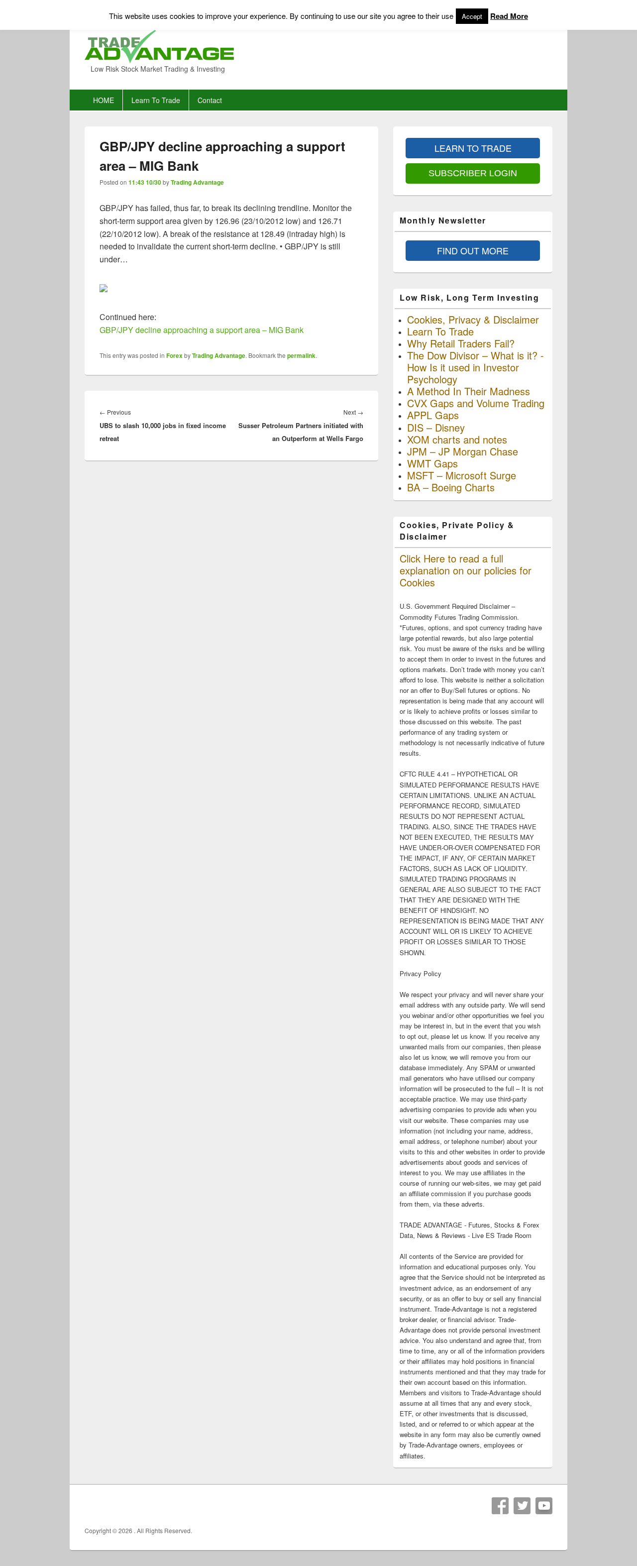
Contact (210, 100)
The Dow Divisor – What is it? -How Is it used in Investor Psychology (475, 367)
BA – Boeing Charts (451, 487)
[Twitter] (522, 1505)
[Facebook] (500, 1505)
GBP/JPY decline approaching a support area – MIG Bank (202, 330)
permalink (301, 355)
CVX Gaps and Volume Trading (475, 403)
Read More (509, 15)
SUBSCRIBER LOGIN (472, 173)
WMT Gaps (432, 463)
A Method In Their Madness (468, 391)
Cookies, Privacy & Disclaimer (473, 319)
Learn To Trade (155, 100)
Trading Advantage (197, 182)
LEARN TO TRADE (473, 147)
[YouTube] (543, 1505)
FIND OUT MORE (473, 250)
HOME (103, 100)
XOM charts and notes (457, 439)
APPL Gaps (433, 415)
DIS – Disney (436, 427)
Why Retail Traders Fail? (461, 343)
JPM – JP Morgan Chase (462, 451)
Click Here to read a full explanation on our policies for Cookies (465, 570)
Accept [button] (472, 16)
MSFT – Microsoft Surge (461, 475)
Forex (174, 355)
